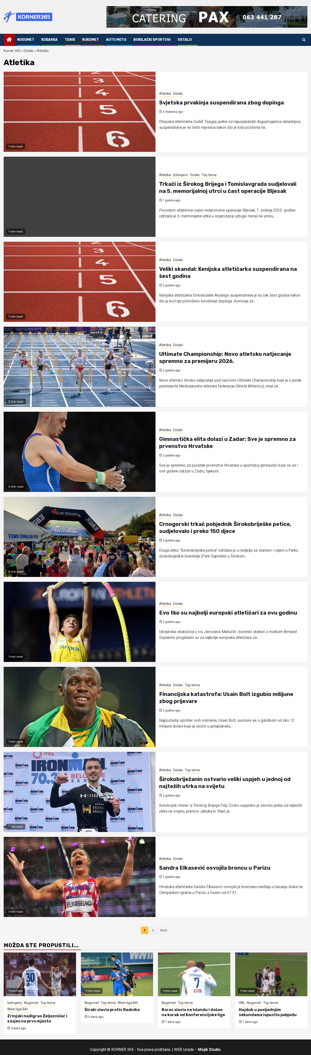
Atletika (165, 93)
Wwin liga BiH (17, 1009)
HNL (242, 1003)
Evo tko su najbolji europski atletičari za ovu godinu (228, 612)
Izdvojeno (180, 175)
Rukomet (90, 40)
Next (163, 930)
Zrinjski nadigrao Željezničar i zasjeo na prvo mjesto (37, 1018)
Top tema (209, 175)
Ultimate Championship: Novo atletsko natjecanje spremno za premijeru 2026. (225, 357)
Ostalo (185, 40)
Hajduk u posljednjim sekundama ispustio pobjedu (268, 1012)
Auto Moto (116, 40)
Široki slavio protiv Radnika (112, 1009)
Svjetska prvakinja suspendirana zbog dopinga (221, 102)
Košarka (49, 40)
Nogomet (25, 40)
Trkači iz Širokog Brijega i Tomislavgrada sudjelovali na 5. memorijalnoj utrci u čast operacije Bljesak (227, 187)
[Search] (304, 39)
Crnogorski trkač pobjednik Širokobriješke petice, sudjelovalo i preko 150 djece (225, 527)
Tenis (70, 40)
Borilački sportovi (152, 40)
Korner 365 (12, 51)
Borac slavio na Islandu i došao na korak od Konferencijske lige (193, 1012)
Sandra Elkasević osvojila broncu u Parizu (214, 868)
